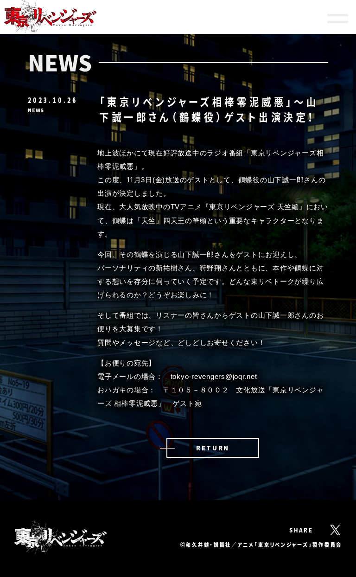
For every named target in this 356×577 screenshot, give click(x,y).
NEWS (36, 110)
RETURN (212, 447)
